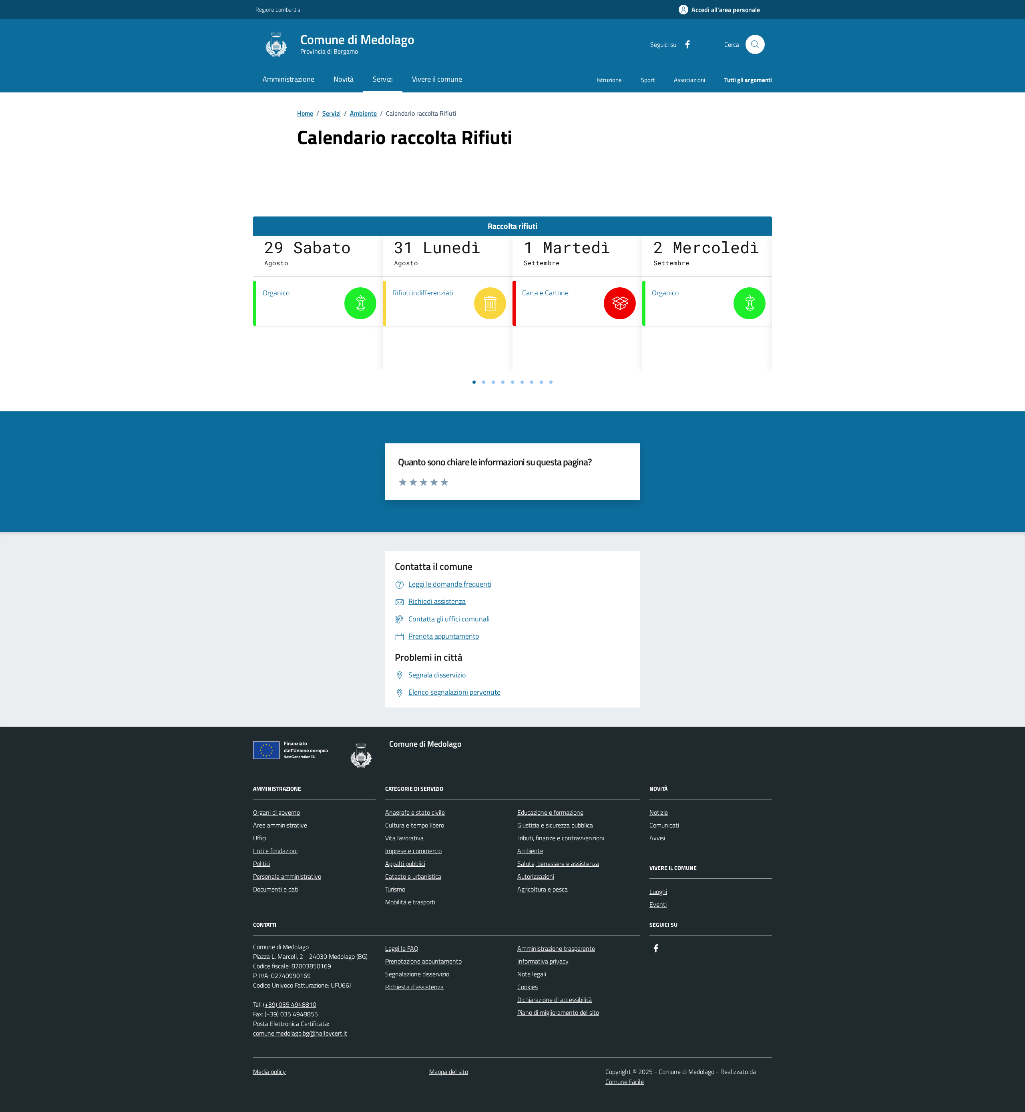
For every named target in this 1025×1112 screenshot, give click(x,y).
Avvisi (657, 838)
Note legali (531, 974)
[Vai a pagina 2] (483, 382)
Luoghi (658, 891)
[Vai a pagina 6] (522, 382)
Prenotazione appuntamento (423, 961)
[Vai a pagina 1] (474, 382)
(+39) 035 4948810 (289, 1004)
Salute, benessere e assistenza (558, 863)
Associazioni (689, 79)
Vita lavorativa (404, 838)
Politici (261, 863)
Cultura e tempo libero (414, 825)
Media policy (269, 1071)
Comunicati (664, 825)
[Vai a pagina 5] (512, 382)
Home (305, 113)
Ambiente (363, 113)
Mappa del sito (448, 1071)
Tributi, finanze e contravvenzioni (560, 838)
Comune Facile (624, 1081)
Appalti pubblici (405, 863)
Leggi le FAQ (401, 948)
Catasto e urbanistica (413, 876)
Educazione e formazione (550, 812)
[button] (719, 10)
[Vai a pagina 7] (531, 382)
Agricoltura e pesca (542, 889)
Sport (648, 79)
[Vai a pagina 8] (541, 382)
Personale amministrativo (287, 876)
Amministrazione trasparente (556, 948)
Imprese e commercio (413, 851)
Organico (276, 292)
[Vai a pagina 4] (502, 382)
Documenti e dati (275, 889)
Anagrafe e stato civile (415, 812)
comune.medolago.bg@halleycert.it (300, 1033)
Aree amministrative (280, 825)
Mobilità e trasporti (410, 902)
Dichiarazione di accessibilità (554, 999)
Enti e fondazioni (275, 851)
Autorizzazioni (535, 876)
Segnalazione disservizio (417, 974)
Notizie (658, 812)
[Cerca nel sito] (755, 44)
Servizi (331, 113)
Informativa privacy (543, 961)
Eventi (658, 904)
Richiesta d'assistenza (414, 987)
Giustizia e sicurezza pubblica (555, 825)
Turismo (395, 889)
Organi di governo (276, 812)
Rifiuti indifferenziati (422, 292)
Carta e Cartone (545, 292)
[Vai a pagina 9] (551, 382)
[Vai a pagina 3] (493, 382)
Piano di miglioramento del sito (558, 1012)
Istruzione (609, 79)
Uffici (259, 838)
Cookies (527, 987)
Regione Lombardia (277, 9)
